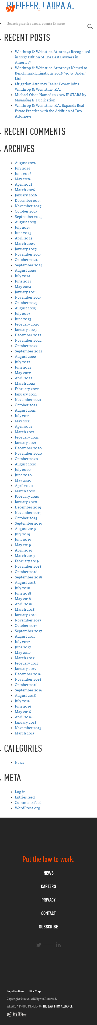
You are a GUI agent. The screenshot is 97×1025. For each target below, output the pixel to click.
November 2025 (28, 206)
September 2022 (28, 351)
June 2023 (23, 319)
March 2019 (25, 555)
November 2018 (28, 566)
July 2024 (22, 276)
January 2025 (26, 249)
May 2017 (23, 652)
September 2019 (28, 523)
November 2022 (28, 340)
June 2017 (23, 647)
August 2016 (25, 695)
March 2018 (25, 609)
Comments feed (28, 802)
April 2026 (24, 184)
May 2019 (23, 545)
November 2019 (28, 512)
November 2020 (28, 453)
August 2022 (25, 356)
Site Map (35, 991)
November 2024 (28, 254)
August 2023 (25, 308)
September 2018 (28, 577)
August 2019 (25, 528)
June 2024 (23, 281)
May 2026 (23, 179)
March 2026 (25, 190)
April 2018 (23, 604)
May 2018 (23, 598)
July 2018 (22, 588)
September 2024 (28, 265)
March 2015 (24, 733)
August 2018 (25, 582)
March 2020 (25, 491)
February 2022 (27, 389)
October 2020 (26, 459)
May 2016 (23, 711)
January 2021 (25, 442)
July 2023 (22, 313)
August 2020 (25, 464)
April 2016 (23, 717)
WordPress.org (27, 808)
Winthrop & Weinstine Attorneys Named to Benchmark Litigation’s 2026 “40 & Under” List (51, 73)
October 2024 (26, 259)
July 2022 (22, 362)
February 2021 (27, 437)
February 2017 (27, 663)
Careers (48, 886)
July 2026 (22, 168)
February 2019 (27, 561)
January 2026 (26, 195)
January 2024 (26, 292)
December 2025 (28, 200)
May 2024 (23, 286)
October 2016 (26, 685)
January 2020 (26, 502)
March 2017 (24, 658)
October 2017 (26, 625)
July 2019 (22, 534)
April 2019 (23, 550)
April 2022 (23, 378)
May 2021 (23, 421)
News (19, 762)
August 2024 (25, 270)
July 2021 (22, 415)
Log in (20, 792)
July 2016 (22, 701)
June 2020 (23, 475)
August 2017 (25, 636)
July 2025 (22, 227)
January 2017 (25, 668)
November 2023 (28, 297)
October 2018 (26, 572)
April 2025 (23, 238)
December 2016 (28, 674)
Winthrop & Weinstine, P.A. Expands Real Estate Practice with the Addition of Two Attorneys (49, 111)
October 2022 (26, 346)
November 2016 (28, 679)
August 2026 (25, 163)
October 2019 (26, 518)
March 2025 (25, 243)
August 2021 (25, 410)
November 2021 (28, 399)
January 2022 (26, 394)
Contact (48, 913)
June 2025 (23, 233)
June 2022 (23, 367)
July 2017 (22, 641)
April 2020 (24, 485)
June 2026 (23, 173)
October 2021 (26, 405)
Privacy (48, 900)
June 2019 (23, 539)
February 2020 (27, 496)
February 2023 (27, 324)
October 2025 (26, 211)
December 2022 (28, 335)
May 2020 (23, 480)
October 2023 (26, 303)
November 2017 (28, 620)
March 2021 (24, 432)
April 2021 (23, 426)
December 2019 (28, 507)
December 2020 (28, 448)
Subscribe (48, 926)
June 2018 (23, 593)
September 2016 (28, 690)
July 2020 (23, 469)
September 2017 (28, 631)
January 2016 (26, 722)
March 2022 (25, 383)
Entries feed (25, 797)
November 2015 (28, 728)
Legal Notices (15, 991)
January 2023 (26, 329)
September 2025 (28, 216)
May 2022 (23, 372)
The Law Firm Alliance (57, 1006)
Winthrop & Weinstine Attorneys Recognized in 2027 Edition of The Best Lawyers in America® (52, 57)
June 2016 (23, 706)
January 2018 (26, 615)
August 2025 (25, 222)
